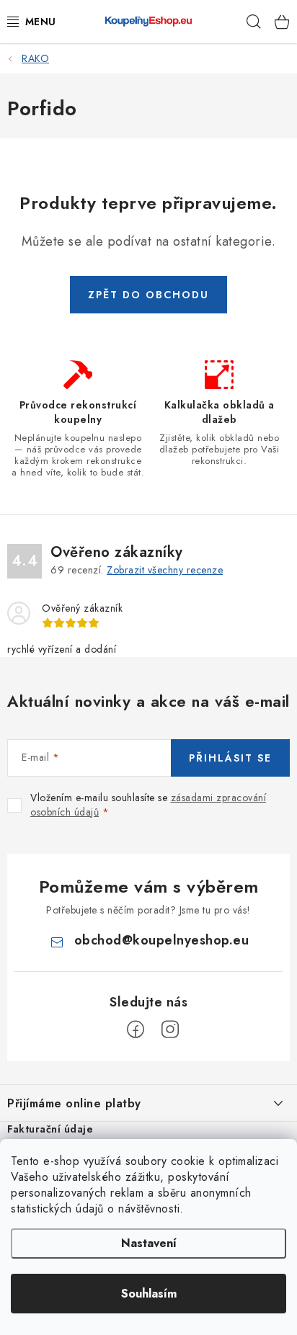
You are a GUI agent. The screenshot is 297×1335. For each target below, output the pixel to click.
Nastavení (149, 1243)
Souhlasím (149, 1293)
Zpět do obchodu (148, 294)
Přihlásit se (230, 758)
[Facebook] (135, 1029)
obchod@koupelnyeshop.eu (161, 940)
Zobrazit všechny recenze (165, 570)
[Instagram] (170, 1029)
